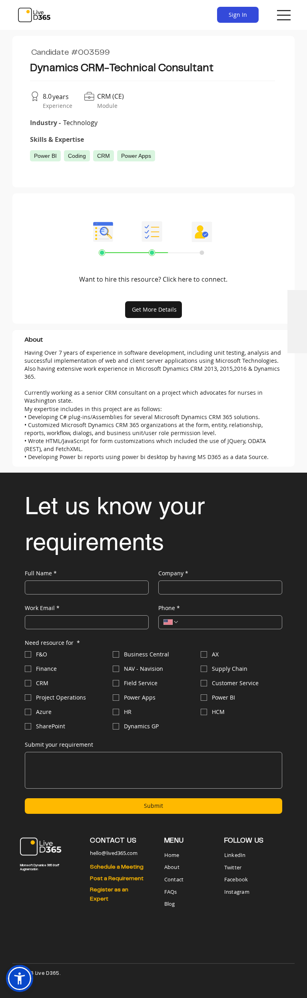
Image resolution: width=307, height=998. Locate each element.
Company (173, 573)
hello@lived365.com (114, 853)
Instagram (236, 891)
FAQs (170, 891)
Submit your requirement (59, 744)
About (171, 867)
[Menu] (284, 15)
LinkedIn (235, 855)
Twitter (233, 867)
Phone (169, 608)
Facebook (236, 879)
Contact (174, 879)
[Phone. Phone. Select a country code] (171, 622)
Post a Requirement (117, 878)
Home (172, 855)
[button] (19, 978)
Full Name (41, 573)
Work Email (42, 608)
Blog (169, 903)
